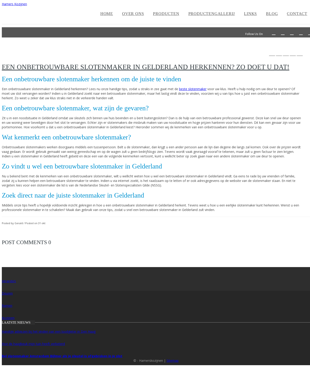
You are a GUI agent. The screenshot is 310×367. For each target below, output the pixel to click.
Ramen (7, 305)
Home (106, 13)
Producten (166, 13)
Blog (272, 13)
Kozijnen (8, 318)
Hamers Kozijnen (14, 4)
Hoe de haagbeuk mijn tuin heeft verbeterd (33, 344)
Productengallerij (211, 13)
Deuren (7, 293)
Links (250, 13)
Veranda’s (9, 281)
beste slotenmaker (193, 89)
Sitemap (173, 360)
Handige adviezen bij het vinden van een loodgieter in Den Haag (49, 331)
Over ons (133, 13)
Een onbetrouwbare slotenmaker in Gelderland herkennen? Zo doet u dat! (145, 67)
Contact (297, 13)
